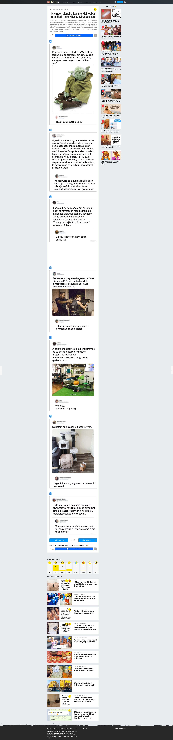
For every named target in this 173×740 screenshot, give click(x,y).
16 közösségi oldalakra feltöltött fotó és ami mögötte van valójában (111, 37)
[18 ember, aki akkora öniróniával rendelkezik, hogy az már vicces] (59, 642)
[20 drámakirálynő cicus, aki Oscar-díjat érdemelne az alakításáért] (111, 140)
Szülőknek (54, 736)
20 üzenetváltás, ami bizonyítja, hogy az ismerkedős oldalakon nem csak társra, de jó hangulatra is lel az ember (85, 715)
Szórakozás (96, 2)
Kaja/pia (59, 731)
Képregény (80, 2)
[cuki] (66, 580)
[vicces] (95, 9)
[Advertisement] (73, 253)
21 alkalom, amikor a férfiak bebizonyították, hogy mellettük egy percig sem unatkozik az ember (110, 53)
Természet (60, 736)
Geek (61, 730)
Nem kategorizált (51, 734)
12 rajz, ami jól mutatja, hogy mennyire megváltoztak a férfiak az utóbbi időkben (110, 163)
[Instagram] (83, 728)
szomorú (76, 572)
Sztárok (49, 736)
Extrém (67, 728)
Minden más (56, 733)
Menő (52, 733)
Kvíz (90, 2)
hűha (90, 572)
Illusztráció (50, 731)
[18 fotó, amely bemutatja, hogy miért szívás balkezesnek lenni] (111, 79)
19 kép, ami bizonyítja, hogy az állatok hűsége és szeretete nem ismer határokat (85, 584)
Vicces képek (64, 9)
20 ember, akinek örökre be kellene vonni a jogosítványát (84, 684)
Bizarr (53, 728)
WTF (79, 681)
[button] (100, 2)
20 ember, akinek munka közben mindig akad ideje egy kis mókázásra (85, 656)
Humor (71, 730)
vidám (69, 572)
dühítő (96, 572)
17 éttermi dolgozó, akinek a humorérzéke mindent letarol (84, 612)
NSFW (60, 734)
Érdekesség (72, 2)
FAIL (74, 681)
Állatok (49, 728)
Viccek (68, 736)
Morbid (61, 733)
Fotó (58, 730)
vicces (56, 572)
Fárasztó (75, 728)
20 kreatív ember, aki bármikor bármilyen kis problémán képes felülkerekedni (85, 598)
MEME (48, 733)
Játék (55, 731)
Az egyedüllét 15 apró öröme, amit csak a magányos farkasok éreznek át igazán (111, 116)
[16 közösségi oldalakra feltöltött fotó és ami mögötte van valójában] (111, 30)
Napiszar (71, 733)
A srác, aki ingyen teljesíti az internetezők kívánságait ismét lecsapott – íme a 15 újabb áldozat (111, 70)
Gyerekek (67, 730)
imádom (83, 572)
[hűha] (69, 681)
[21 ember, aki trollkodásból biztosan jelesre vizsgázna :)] (59, 671)
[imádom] (69, 580)
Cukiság (57, 728)
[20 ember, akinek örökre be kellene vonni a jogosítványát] (59, 686)
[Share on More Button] (95, 35)
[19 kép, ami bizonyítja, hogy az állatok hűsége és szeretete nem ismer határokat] (59, 585)
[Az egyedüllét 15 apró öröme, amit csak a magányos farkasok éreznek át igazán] (111, 109)
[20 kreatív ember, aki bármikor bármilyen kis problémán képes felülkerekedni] (59, 599)
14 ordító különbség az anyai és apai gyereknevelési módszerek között (110, 131)
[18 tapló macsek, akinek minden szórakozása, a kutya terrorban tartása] (111, 94)
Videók (48, 737)
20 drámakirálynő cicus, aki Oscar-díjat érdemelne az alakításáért (110, 146)
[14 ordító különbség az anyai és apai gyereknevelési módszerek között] (111, 124)
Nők (57, 734)
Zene (55, 737)
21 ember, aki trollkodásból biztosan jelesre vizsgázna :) (84, 670)
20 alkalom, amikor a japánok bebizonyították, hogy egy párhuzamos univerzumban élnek (85, 627)
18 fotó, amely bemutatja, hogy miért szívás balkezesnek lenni (110, 85)
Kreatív (75, 594)
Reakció (63, 734)
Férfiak (48, 730)
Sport (67, 734)
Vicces (86, 2)
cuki (49, 572)
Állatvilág (65, 2)
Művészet (66, 733)
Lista (50, 9)
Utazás (64, 736)
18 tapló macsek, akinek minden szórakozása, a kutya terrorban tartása (110, 101)
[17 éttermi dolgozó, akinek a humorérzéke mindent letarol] (59, 613)
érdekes (62, 572)
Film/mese (53, 730)
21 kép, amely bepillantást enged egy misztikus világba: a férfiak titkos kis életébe (85, 700)
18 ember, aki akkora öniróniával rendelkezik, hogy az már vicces (85, 641)
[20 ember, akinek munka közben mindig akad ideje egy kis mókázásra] (59, 657)
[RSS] (86, 728)
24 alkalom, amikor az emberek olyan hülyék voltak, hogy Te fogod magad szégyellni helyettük (110, 21)
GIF (63, 730)
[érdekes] (69, 595)
